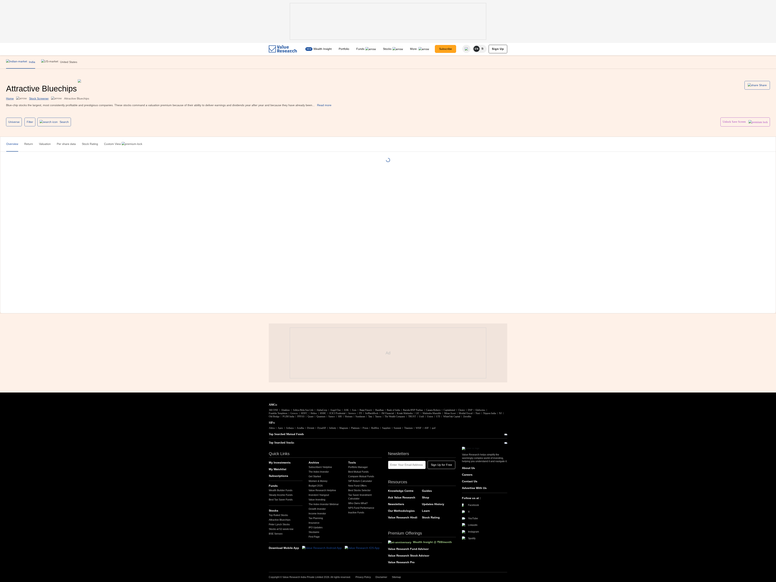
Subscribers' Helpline (320, 467)
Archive (314, 462)
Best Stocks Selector (359, 490)
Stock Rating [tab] (90, 144)
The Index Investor (319, 471)
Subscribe (445, 48)
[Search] (466, 49)
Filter (30, 122)
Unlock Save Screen (734, 121)
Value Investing (317, 499)
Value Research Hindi (402, 517)
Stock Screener (39, 98)
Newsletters (396, 504)
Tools (352, 462)
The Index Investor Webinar (324, 504)
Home (10, 98)
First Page (314, 536)
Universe (14, 122)
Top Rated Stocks (278, 515)
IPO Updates (316, 527)
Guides (427, 490)
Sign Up (498, 48)
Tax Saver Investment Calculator (360, 497)
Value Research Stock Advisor (408, 555)
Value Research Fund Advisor (408, 549)
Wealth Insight (322, 48)
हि (483, 48)
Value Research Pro (401, 562)
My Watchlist (277, 469)
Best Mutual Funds (358, 471)
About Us (468, 468)
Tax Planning (316, 518)
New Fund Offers (357, 485)
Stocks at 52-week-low (281, 529)
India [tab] (31, 62)
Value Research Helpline (322, 490)
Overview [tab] (12, 144)
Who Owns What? (358, 503)
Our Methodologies (401, 510)
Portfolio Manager (358, 467)
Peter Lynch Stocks (279, 524)
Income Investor (317, 513)
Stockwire (314, 532)
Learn (426, 510)
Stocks (387, 48)
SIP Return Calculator (360, 481)
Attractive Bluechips (279, 519)
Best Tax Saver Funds (281, 499)
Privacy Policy (363, 577)
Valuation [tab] (45, 144)
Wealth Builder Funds (280, 490)
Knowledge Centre (400, 490)
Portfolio (344, 48)
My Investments (280, 462)
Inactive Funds (356, 512)
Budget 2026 (316, 485)
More (414, 48)
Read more (324, 105)
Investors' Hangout (319, 495)
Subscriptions (278, 475)
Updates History (433, 504)
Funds (360, 48)
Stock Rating (431, 517)
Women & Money (318, 481)
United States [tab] (68, 62)
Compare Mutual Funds (361, 476)
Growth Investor (317, 509)
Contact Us (469, 481)
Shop (425, 497)
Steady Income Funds (281, 495)
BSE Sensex (276, 533)
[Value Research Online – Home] (283, 48)
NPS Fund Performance (361, 508)
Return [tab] (28, 144)
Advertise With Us (474, 488)
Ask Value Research (401, 497)
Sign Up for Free (441, 464)
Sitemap (396, 577)
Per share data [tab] (66, 144)
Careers (467, 474)
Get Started (315, 476)
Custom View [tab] (113, 144)
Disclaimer (381, 577)
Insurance (314, 522)
